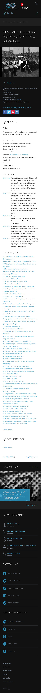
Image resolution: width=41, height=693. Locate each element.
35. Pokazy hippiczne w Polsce (12, 354)
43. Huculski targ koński (10, 374)
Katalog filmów (8, 682)
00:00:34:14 (6, 239)
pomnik (8, 102)
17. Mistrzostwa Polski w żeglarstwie (14, 294)
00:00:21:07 (6, 216)
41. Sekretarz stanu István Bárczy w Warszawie (17, 369)
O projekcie (7, 663)
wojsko (27, 102)
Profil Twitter (13, 603)
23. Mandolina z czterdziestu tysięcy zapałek (16, 316)
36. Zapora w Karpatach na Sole (13, 356)
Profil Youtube (13, 595)
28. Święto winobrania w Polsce (13, 329)
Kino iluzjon (12, 644)
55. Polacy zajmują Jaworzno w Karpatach (16, 398)
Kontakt (5, 674)
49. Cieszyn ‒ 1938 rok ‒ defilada (13, 381)
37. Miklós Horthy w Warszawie (12, 359)
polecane (31, 505)
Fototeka (11, 629)
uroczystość (15, 102)
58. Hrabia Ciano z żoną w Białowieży (14, 408)
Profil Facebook (14, 573)
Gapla (10, 636)
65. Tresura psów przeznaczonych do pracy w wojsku (19, 421)
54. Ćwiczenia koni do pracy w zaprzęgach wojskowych (20, 396)
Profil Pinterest (14, 581)
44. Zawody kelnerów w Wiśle (12, 376)
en (36, 3)
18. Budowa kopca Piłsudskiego (13, 296)
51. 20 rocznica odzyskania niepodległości (16, 389)
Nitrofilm (11, 651)
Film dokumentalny (8, 22)
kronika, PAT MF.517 (22, 22)
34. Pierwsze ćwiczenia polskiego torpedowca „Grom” (19, 351)
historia (19, 99)
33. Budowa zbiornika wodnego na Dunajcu (16, 349)
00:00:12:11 (6, 193)
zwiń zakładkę (7, 429)
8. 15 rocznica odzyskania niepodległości (15, 269)
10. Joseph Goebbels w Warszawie (14, 276)
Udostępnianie (7, 670)
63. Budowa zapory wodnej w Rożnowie (15, 416)
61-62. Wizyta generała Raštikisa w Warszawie (17, 413)
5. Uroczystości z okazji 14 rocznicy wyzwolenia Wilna (19, 261)
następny (31, 457)
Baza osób (6, 678)
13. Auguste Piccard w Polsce (12, 284)
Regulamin (6, 667)
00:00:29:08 (6, 226)
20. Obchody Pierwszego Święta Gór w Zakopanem (19, 304)
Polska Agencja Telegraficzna (19, 155)
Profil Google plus (15, 588)
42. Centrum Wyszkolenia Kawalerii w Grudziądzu (18, 371)
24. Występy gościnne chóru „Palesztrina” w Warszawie (20, 319)
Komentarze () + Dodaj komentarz (13, 108)
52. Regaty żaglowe (9, 391)
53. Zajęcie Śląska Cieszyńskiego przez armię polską (19, 394)
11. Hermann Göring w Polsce (12, 279)
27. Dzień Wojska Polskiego (11, 326)
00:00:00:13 (6, 178)
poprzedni (9, 457)
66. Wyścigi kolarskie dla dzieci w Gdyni (15, 423)
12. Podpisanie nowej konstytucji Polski (15, 281)
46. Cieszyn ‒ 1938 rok (10, 379)
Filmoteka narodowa (16, 622)
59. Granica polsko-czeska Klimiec (13, 411)
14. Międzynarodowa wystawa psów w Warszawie (18, 286)
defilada (21, 102)
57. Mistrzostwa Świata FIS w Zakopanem (15, 406)
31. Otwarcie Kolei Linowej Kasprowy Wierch (17, 341)
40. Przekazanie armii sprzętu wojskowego (16, 366)
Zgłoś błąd (28, 108)
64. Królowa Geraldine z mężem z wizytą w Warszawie (19, 418)
